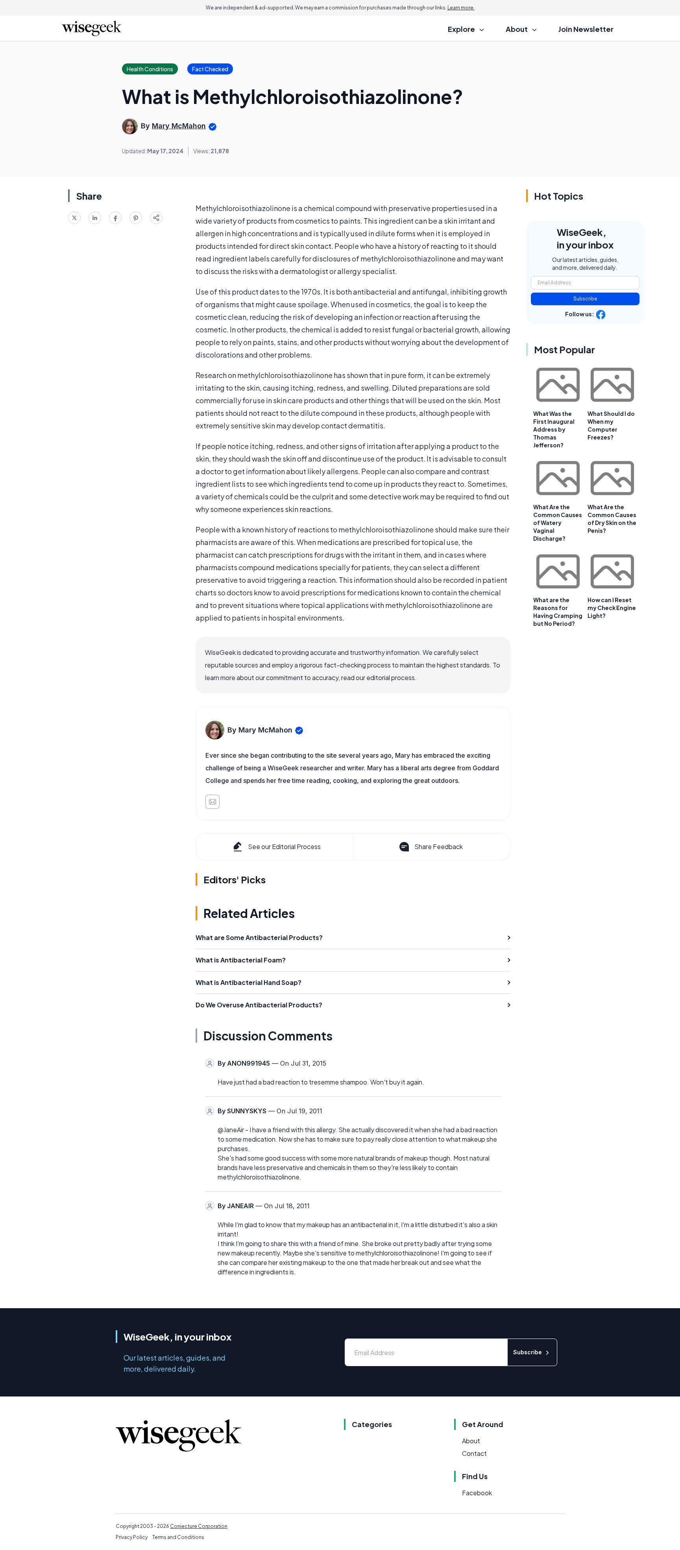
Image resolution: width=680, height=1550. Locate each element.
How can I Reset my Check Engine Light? (612, 607)
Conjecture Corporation (198, 1526)
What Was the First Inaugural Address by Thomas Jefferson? (554, 429)
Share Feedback (438, 846)
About (471, 1441)
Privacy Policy (132, 1537)
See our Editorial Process (284, 846)
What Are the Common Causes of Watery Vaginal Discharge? (557, 522)
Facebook (477, 1493)
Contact (474, 1453)
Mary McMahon (179, 126)
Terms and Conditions (178, 1537)
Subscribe (585, 299)
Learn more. (461, 8)
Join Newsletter (585, 28)
